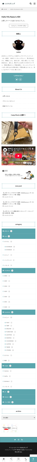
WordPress (18, 452)
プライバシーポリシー (9, 101)
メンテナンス (9, 260)
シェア (11, 460)
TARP (9, 325)
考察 (6, 360)
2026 (6, 276)
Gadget (7, 365)
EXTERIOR (10, 246)
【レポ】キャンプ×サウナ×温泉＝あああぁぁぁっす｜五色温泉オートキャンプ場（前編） (18, 203)
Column (7, 397)
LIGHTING (10, 335)
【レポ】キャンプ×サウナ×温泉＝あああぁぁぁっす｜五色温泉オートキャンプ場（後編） (18, 193)
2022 (7, 296)
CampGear (8, 312)
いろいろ (8, 265)
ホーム (3, 460)
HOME (5, 9)
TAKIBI (9, 347)
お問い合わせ (6, 96)
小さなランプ (24, 447)
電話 (26, 460)
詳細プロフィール (7, 106)
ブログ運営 (8, 402)
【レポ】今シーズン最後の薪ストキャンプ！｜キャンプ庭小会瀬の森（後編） (18, 212)
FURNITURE (10, 332)
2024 (7, 286)
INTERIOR (10, 249)
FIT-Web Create (19, 449)
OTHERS (10, 350)
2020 (6, 307)
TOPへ (33, 460)
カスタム (8, 241)
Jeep (6, 236)
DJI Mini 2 (8, 381)
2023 (7, 291)
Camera (7, 371)
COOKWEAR (11, 341)
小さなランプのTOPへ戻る (18, 25)
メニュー (18, 460)
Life (6, 392)
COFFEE (9, 344)
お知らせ (8, 231)
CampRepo (8, 270)
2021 (7, 302)
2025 (6, 281)
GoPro (7, 376)
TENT (9, 322)
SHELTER (10, 328)
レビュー (8, 255)
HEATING (10, 338)
